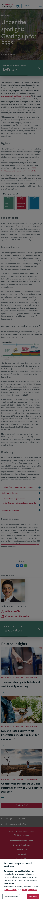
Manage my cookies (11, 896)
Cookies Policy (10, 890)
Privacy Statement (29, 890)
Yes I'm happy (33, 896)
